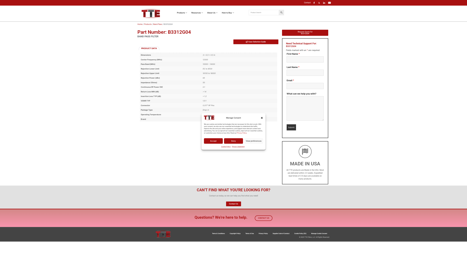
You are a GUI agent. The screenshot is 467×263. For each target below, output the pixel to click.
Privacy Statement (238, 147)
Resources (196, 13)
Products (181, 13)
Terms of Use (249, 233)
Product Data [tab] (149, 48)
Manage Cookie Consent (319, 233)
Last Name (293, 67)
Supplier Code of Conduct (281, 233)
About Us (211, 13)
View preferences (253, 141)
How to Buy (227, 13)
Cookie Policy (226, 147)
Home (140, 24)
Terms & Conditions (218, 233)
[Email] (329, 2)
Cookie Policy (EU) (300, 233)
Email (290, 80)
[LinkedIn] (324, 2)
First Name (293, 54)
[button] (262, 118)
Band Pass (157, 24)
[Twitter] (319, 2)
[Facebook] (314, 2)
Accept (213, 141)
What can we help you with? (301, 94)
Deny (233, 141)
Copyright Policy (235, 233)
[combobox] (264, 12)
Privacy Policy (242, 133)
